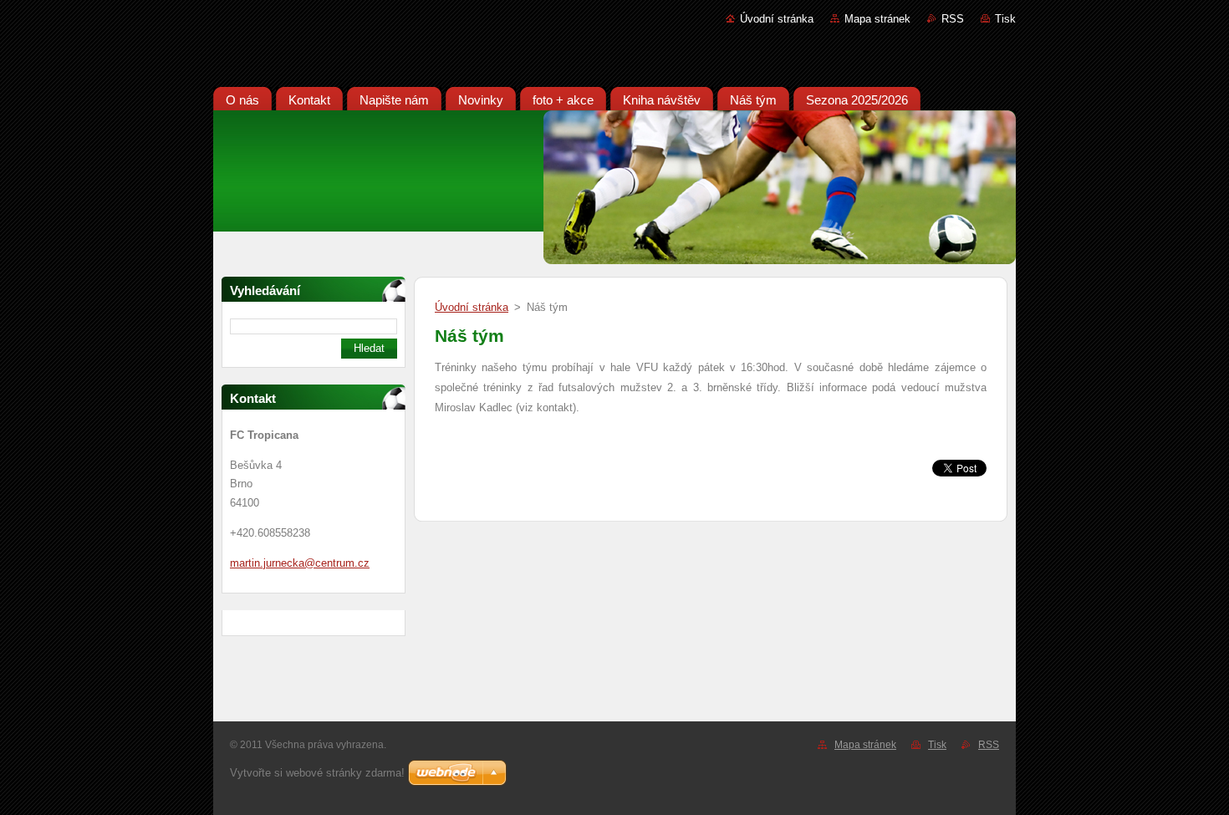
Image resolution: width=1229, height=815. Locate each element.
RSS (952, 19)
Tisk (1005, 19)
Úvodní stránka (776, 19)
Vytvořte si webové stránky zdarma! (317, 773)
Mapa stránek (877, 19)
